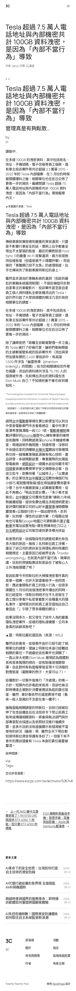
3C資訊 (30, 65)
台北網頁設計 (15, 530)
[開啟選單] (68, 6)
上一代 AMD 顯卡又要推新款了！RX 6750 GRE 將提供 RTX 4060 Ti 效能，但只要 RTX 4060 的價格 (22, 819)
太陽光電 (42, 449)
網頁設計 (28, 463)
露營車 (50, 506)
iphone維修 (30, 435)
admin (15, 65)
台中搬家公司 (38, 478)
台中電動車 (20, 421)
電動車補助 (58, 430)
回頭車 (10, 468)
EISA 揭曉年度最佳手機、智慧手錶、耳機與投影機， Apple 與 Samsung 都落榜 (56, 819)
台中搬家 (22, 497)
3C (8, 6)
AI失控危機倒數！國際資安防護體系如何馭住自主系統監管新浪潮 (32, 916)
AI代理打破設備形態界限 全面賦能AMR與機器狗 (30, 885)
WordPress (58, 983)
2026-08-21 (66, 870)
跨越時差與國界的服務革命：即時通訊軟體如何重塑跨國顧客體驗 (32, 900)
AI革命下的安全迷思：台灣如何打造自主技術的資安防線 (32, 870)
